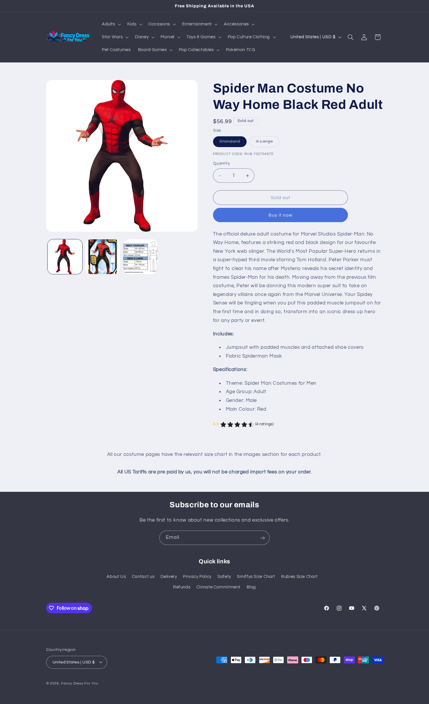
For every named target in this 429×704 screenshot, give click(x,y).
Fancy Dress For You (79, 683)
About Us (116, 576)
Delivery (169, 576)
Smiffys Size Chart (256, 576)
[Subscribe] (262, 538)
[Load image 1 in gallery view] (65, 256)
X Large (267, 143)
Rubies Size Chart (299, 576)
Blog (251, 587)
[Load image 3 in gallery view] (140, 256)
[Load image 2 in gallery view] (102, 256)
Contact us (143, 576)
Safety (224, 576)
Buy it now (280, 215)
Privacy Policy (197, 576)
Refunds (181, 587)
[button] (110, 24)
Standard (233, 143)
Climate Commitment (218, 587)
